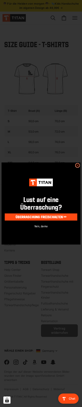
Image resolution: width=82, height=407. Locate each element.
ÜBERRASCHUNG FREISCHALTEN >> (41, 217)
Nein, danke (41, 226)
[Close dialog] (77, 166)
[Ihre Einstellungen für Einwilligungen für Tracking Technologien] (7, 400)
